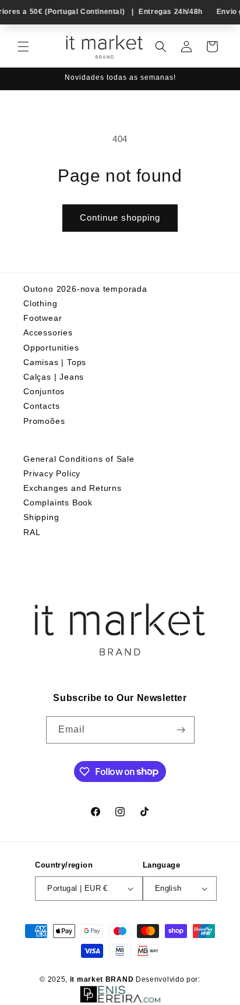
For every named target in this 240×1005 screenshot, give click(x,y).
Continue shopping (120, 217)
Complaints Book (58, 502)
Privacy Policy (51, 473)
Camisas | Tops (54, 362)
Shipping (41, 517)
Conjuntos (44, 391)
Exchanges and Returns (72, 488)
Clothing (40, 303)
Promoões (44, 421)
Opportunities (51, 347)
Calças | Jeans (53, 376)
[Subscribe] (181, 730)
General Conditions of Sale (79, 458)
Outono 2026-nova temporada (85, 288)
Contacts (41, 406)
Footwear (42, 318)
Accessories (48, 332)
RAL (31, 532)
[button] (23, 46)
